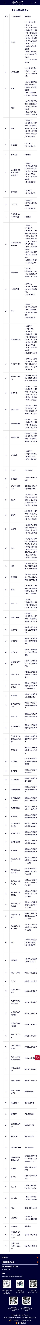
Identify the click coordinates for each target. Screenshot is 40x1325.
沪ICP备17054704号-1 (29, 1317)
